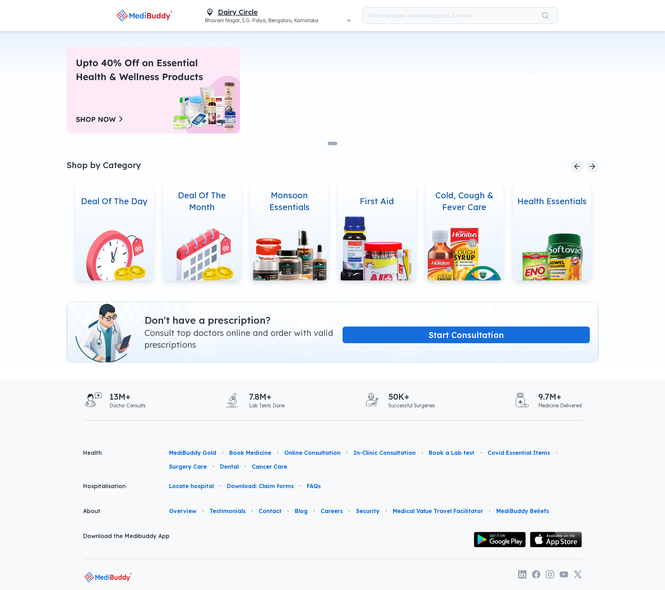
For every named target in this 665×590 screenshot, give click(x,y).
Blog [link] (301, 510)
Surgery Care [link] (188, 466)
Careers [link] (332, 510)
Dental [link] (229, 466)
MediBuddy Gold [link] (192, 452)
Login (578, 15)
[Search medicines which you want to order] (520, 15)
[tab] (332, 143)
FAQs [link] (314, 486)
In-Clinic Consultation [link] (385, 452)
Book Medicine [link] (250, 452)
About (91, 510)
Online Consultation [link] (312, 452)
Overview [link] (182, 510)
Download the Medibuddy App (126, 535)
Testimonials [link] (228, 510)
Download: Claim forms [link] (260, 486)
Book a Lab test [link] (452, 452)
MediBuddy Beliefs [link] (522, 510)
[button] (549, 16)
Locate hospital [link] (191, 486)
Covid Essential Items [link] (519, 452)
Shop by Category (103, 165)
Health (92, 452)
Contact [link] (270, 510)
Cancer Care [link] (269, 466)
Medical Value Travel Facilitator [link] (438, 510)
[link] (119, 15)
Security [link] (368, 510)
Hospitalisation (104, 486)
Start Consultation (466, 335)
